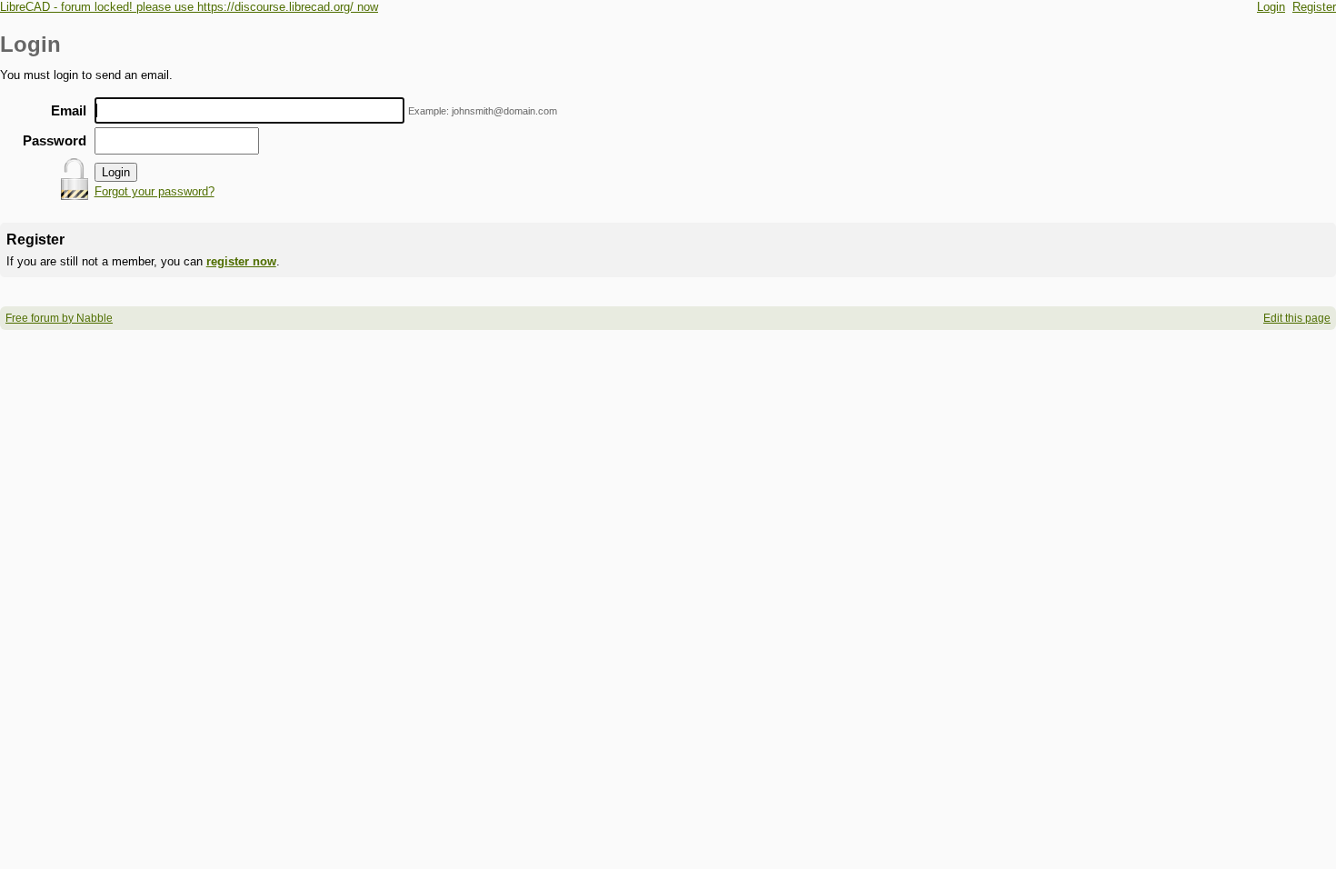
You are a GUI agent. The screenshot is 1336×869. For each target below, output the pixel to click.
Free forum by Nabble (59, 318)
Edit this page (1297, 318)
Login (1271, 7)
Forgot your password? (154, 191)
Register (1314, 7)
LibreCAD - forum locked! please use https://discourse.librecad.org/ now (189, 7)
